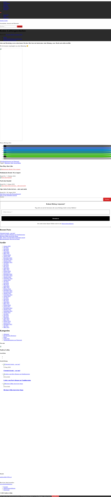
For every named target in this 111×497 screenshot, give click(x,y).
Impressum (6, 489)
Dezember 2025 (7, 258)
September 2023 (7, 294)
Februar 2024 (7, 289)
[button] (4, 146)
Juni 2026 (6, 249)
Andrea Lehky (4, 20)
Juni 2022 (6, 315)
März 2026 (6, 253)
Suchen (2, 197)
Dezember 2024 (7, 274)
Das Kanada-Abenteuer (9, 335)
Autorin (5, 5)
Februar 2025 (7, 271)
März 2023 (6, 303)
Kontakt (5, 9)
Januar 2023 (6, 306)
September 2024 (7, 278)
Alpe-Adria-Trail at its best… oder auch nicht (13, 189)
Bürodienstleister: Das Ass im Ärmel (10, 239)
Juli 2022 (5, 314)
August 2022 (6, 312)
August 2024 (6, 280)
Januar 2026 (6, 256)
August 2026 (6, 246)
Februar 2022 (7, 321)
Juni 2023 (6, 299)
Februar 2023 (7, 305)
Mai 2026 (6, 250)
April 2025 (6, 268)
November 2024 (7, 275)
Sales (12, 163)
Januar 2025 (6, 272)
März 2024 (6, 287)
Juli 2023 (5, 297)
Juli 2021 (5, 325)
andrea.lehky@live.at (6, 477)
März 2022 (6, 320)
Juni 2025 (6, 265)
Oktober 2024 (7, 277)
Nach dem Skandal (5, 181)
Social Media (17, 163)
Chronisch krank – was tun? (7, 233)
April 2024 (6, 286)
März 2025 (6, 269)
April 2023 (6, 302)
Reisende (5, 6)
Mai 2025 (6, 266)
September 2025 (7, 262)
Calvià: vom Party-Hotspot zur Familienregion (12, 234)
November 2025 (7, 259)
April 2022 (6, 318)
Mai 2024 (6, 284)
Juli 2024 (5, 281)
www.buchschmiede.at (6, 484)
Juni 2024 (6, 283)
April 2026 (6, 252)
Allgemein (6, 334)
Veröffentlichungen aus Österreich (10, 161)
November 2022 (7, 308)
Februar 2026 (7, 255)
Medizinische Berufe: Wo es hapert (10, 172)
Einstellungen (55, 496)
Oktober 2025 (7, 261)
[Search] (0, 12)
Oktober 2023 (7, 293)
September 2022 (7, 311)
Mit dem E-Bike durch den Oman (9, 236)
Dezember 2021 (7, 324)
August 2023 (6, 296)
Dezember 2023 (7, 290)
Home (5, 2)
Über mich (6, 8)
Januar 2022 (6, 323)
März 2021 (6, 327)
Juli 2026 (5, 247)
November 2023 (7, 292)
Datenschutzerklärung (68, 223)
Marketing (7, 163)
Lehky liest (6, 338)
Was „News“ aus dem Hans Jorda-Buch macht (12, 237)
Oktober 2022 (7, 309)
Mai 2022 (6, 317)
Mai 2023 (6, 300)
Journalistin (6, 3)
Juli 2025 (5, 264)
